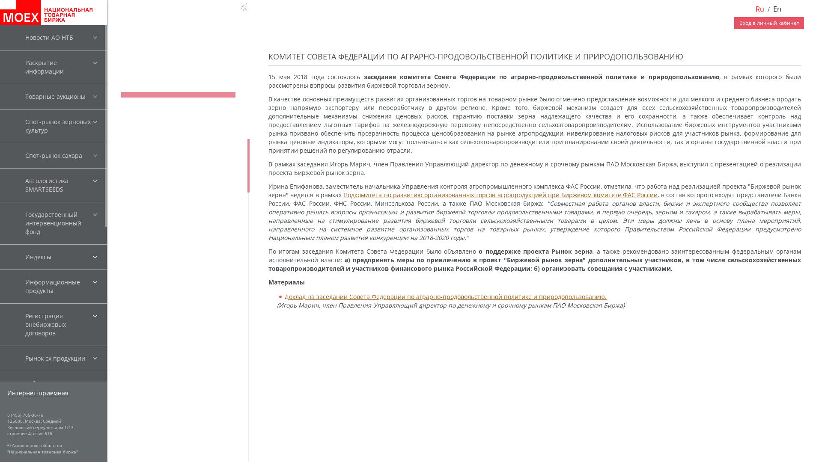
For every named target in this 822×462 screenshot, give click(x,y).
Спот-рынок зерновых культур (58, 126)
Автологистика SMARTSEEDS (46, 185)
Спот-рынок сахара (53, 155)
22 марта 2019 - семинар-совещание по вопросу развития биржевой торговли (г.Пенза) (178, 321)
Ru (760, 9)
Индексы (38, 257)
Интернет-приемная (37, 393)
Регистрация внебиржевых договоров (45, 324)
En (777, 9)
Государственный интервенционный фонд (53, 223)
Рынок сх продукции (55, 358)
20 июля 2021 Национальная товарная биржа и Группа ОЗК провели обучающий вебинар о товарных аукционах (176, 250)
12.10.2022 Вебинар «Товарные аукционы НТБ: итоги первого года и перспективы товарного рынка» (181, 158)
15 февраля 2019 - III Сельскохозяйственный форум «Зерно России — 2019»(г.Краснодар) (175, 437)
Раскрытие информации (44, 67)
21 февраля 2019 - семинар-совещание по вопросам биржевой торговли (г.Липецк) (177, 408)
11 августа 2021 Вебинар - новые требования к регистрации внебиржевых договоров (180, 216)
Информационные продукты (52, 286)
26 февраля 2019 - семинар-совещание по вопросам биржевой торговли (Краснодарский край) (177, 379)
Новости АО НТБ (49, 37)
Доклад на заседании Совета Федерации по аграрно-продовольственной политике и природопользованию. (446, 297)
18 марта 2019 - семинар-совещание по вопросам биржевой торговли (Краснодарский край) (178, 350)
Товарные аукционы (55, 96)
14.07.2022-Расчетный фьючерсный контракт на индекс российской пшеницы (172, 187)
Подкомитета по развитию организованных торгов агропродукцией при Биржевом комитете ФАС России (500, 195)
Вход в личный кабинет (769, 23)
